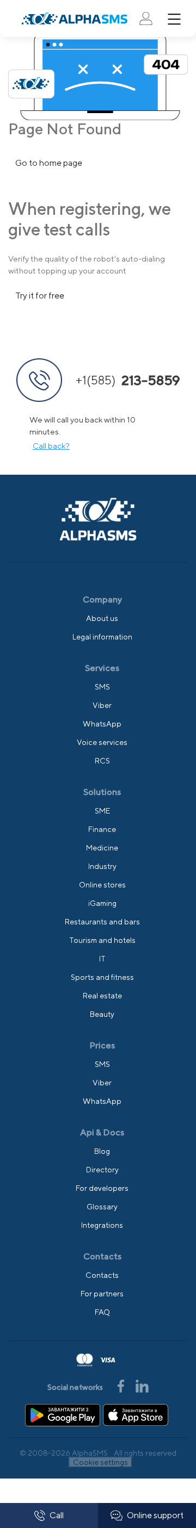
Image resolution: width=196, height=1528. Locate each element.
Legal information (102, 636)
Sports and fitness (102, 977)
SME (102, 810)
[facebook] (122, 1384)
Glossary (102, 1206)
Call (57, 1515)
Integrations (102, 1225)
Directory (102, 1169)
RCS (102, 760)
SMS (102, 686)
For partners (102, 1293)
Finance (102, 829)
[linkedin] (142, 1384)
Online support (155, 1515)
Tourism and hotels (102, 940)
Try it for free (39, 295)
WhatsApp (102, 723)
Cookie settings (100, 1462)
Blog (102, 1151)
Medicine (102, 847)
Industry (102, 866)
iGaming (102, 903)
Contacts (102, 1275)
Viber (102, 705)
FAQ (102, 1312)
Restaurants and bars (102, 921)
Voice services (102, 742)
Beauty (102, 1014)
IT (102, 958)
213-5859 (128, 380)
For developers (102, 1188)
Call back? (51, 445)
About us (102, 618)
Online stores (102, 884)
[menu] (174, 19)
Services (102, 668)
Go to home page (48, 163)
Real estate (102, 995)
